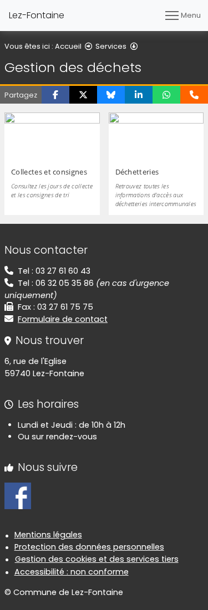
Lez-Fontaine (36, 15)
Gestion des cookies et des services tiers (97, 559)
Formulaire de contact (63, 319)
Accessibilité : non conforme (71, 571)
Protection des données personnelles (89, 546)
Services (110, 46)
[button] (55, 95)
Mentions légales (48, 534)
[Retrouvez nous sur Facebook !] (17, 495)
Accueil (68, 46)
